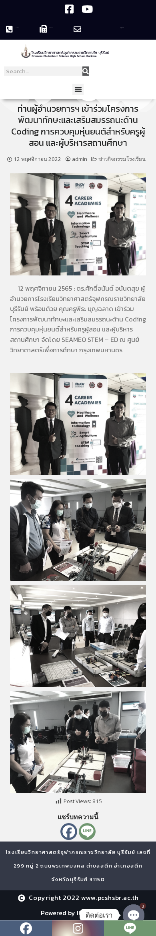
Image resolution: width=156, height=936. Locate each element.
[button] (78, 89)
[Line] (87, 831)
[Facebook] (68, 831)
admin (79, 159)
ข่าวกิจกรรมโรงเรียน (122, 159)
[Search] (85, 71)
